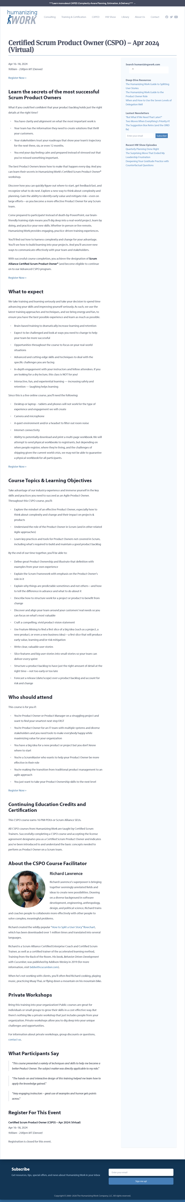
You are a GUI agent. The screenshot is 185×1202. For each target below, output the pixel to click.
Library (125, 17)
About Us (140, 17)
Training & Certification (73, 17)
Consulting (50, 17)
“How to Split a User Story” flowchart (73, 927)
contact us (14, 1039)
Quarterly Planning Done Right (142, 149)
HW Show (110, 17)
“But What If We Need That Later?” (144, 117)
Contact (155, 17)
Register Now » (17, 78)
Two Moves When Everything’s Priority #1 (148, 121)
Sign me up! (141, 1181)
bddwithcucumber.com (44, 967)
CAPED (95, 17)
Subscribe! (162, 135)
